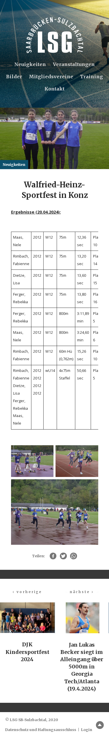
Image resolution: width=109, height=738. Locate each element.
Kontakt (54, 89)
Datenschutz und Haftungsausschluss (40, 730)
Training (91, 76)
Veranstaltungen (74, 64)
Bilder (14, 76)
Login (86, 730)
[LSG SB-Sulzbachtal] (55, 35)
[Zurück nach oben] (100, 725)
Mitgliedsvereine (51, 76)
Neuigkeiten (30, 64)
